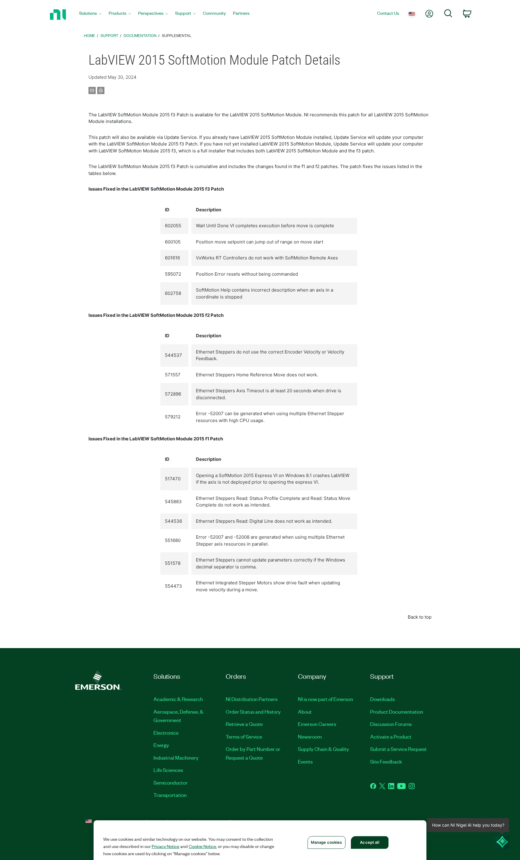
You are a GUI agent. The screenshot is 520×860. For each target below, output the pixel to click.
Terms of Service (244, 736)
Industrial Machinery (176, 757)
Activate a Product (390, 736)
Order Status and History (253, 711)
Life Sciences (168, 770)
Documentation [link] (140, 35)
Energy (161, 745)
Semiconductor (170, 782)
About (305, 711)
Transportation (170, 794)
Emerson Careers (317, 724)
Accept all (369, 842)
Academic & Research (178, 699)
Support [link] (109, 35)
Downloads (382, 699)
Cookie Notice (202, 846)
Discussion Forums (391, 724)
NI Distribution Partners (251, 699)
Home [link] (89, 35)
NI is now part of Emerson (325, 699)
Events (305, 761)
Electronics (165, 732)
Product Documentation (396, 711)
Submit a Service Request (398, 748)
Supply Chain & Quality (323, 748)
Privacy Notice (165, 846)
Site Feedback (386, 761)
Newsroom (310, 736)
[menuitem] (90, 14)
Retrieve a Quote (244, 724)
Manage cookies (326, 842)
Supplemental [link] (176, 35)
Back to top (420, 617)
